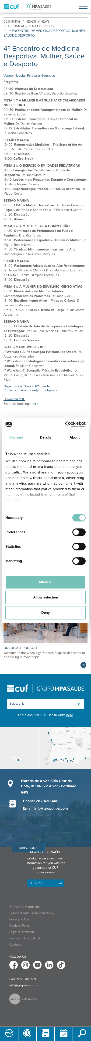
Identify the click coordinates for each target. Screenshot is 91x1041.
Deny (45, 613)
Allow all (45, 582)
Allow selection (45, 597)
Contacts (15, 944)
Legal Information (21, 932)
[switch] (79, 532)
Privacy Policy (19, 919)
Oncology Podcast (20, 648)
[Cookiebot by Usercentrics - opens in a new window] (65, 424)
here (35, 404)
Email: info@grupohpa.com (45, 808)
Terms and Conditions (25, 907)
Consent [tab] (16, 437)
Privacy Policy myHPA (24, 938)
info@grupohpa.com (23, 985)
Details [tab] (45, 437)
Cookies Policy (19, 926)
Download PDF (14, 399)
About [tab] (75, 437)
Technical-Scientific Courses (32, 26)
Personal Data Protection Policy (31, 913)
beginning (12, 22)
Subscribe (37, 883)
